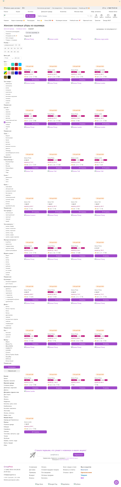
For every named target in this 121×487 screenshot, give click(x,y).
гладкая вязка (10, 246)
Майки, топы (7, 415)
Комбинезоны (8, 406)
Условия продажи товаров (50, 470)
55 (18, 48)
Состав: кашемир (31, 33)
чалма (7, 274)
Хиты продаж (9, 38)
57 (5, 52)
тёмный (8, 219)
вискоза (8, 118)
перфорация (9, 323)
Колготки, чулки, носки (10, 404)
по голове (8, 270)
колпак (8, 264)
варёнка (8, 195)
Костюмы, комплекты (10, 408)
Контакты (44, 478)
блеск (7, 311)
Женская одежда (9, 29)
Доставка (32, 470)
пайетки (8, 321)
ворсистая (9, 244)
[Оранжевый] (20, 68)
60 (15, 52)
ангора (8, 116)
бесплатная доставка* (43, 8)
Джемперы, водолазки (10, 387)
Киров (7, 164)
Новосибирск (9, 168)
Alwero (8, 342)
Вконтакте (84, 470)
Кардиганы (7, 401)
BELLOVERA (9, 346)
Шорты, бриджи (8, 443)
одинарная (9, 293)
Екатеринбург (10, 162)
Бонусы (31, 478)
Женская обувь (78, 11)
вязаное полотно (11, 146)
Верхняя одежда (9, 383)
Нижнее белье (113, 11)
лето (7, 181)
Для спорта (7, 394)
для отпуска (9, 283)
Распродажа (30, 20)
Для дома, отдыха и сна (11, 392)
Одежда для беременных (11, 420)
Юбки (5, 445)
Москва (8, 166)
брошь (7, 313)
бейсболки (9, 83)
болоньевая (9, 138)
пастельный (9, 213)
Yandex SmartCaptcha (64, 459)
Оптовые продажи (47, 475)
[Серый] (12, 73)
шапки (7, 103)
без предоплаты (57, 8)
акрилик (8, 112)
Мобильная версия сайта (11, 480)
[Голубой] (20, 64)
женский (8, 332)
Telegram (84, 475)
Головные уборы (21, 29)
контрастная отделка (12, 319)
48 (5, 48)
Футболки (6, 438)
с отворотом (9, 297)
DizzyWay (8, 357)
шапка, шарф (10, 235)
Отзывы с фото (68, 472)
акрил (7, 109)
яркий (7, 221)
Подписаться (79, 455)
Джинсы (6, 390)
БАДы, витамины (96, 11)
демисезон (9, 177)
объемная (9, 291)
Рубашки (6, 427)
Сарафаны (7, 429)
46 (19, 45)
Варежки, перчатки (9, 381)
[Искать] (88, 16)
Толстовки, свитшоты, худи (11, 433)
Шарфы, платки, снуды (10, 440)
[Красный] (16, 68)
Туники (6, 436)
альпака (8, 114)
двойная (8, 289)
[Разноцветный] (5, 73)
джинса (8, 148)
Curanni (8, 352)
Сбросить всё (12, 371)
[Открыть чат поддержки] (116, 482)
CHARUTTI (9, 348)
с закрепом (9, 295)
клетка (7, 203)
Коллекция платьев (61, 20)
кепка (7, 262)
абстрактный (9, 189)
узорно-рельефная (11, 250)
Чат (105, 8)
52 (11, 48)
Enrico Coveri (9, 361)
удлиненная (9, 301)
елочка (8, 201)
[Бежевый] (5, 64)
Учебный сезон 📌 (75, 20)
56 (21, 48)
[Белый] (9, 64)
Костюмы (30, 11)
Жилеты (6, 399)
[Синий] (16, 73)
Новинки (6, 20)
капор (7, 260)
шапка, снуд (9, 232)
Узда (7, 172)
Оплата (43, 467)
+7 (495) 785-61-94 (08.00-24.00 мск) (12, 470)
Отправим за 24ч (11, 35)
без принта (9, 193)
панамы (8, 98)
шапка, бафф (10, 226)
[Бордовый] (16, 64)
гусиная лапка (10, 199)
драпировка (9, 315)
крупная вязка (10, 248)
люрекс (8, 126)
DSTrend (8, 359)
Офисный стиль (87, 20)
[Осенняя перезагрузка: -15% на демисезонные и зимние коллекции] (60, 3)
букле (7, 140)
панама (8, 268)
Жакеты (6, 397)
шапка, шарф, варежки (12, 237)
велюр (7, 142)
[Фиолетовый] (20, 73)
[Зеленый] (9, 68)
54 (15, 48)
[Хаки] (5, 77)
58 (8, 52)
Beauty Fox (9, 344)
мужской (8, 334)
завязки (8, 317)
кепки (7, 88)
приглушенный (10, 215)
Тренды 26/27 (107, 20)
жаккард (8, 150)
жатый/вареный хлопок (12, 152)
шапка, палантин (11, 228)
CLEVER (8, 350)
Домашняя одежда (46, 11)
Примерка (32, 472)
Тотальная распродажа (12, 31)
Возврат (32, 475)
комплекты (9, 92)
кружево (8, 155)
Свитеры (6, 431)
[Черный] (9, 77)
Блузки (18, 11)
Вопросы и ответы (69, 470)
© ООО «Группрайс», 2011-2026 (12, 477)
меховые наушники (11, 96)
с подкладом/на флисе (12, 299)
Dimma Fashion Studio (12, 354)
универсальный (9, 45)
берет (7, 255)
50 (8, 48)
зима (7, 179)
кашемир (8, 122)
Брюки (6, 378)
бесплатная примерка (70, 8)
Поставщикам (45, 472)
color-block (9, 186)
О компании (33, 467)
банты (7, 306)
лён (7, 129)
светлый (8, 217)
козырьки (8, 90)
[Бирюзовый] (12, 64)
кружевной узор (10, 206)
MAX (82, 478)
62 (18, 52)
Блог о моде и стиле (69, 467)
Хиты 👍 (39, 20)
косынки (8, 94)
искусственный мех (11, 120)
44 (16, 45)
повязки (8, 100)
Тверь (7, 170)
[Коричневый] (12, 68)
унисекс (8, 337)
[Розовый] (9, 73)
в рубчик (8, 242)
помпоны (8, 325)
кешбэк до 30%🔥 (84, 8)
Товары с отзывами (11, 40)
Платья (6, 11)
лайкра (8, 124)
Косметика (63, 11)
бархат (8, 135)
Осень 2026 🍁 (49, 20)
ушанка (8, 272)
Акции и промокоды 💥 (18, 20)
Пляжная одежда (9, 424)
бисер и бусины (10, 308)
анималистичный (11, 191)
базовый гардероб (11, 281)
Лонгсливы (7, 410)
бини (7, 257)
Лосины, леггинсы (9, 413)
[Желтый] (5, 68)
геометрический (10, 197)
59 (11, 52)
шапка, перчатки (10, 230)
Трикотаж (97, 20)
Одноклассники (86, 472)
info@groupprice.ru (10, 475)
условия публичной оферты (71, 458)
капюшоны (9, 86)
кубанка (8, 266)
